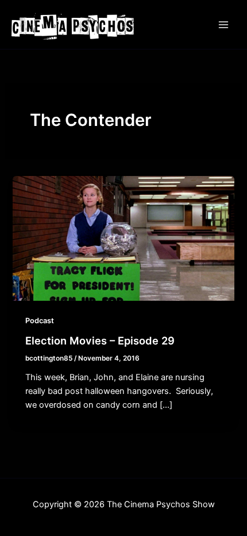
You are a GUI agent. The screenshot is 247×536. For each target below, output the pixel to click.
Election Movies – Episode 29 (100, 340)
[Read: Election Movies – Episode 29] (123, 238)
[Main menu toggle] (223, 25)
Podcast (39, 320)
